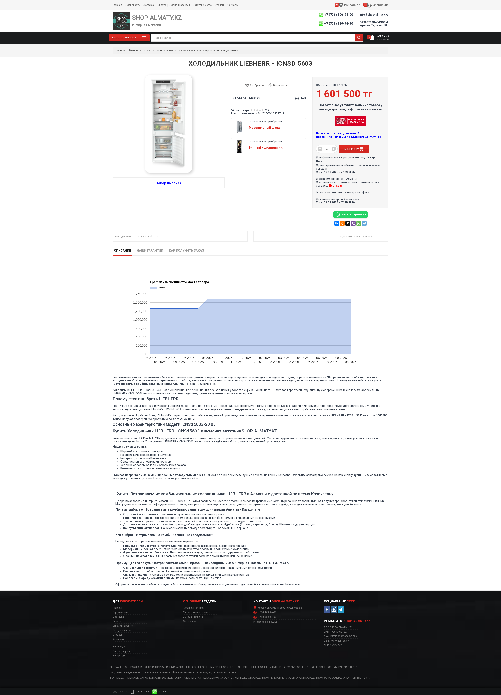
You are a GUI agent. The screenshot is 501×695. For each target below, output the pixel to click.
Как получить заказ (186, 250)
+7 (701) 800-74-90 (338, 15)
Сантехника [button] (189, 621)
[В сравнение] (280, 85)
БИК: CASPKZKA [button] (333, 645)
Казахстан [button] (263, 607)
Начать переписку (353, 214)
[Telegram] (364, 223)
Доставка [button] (118, 616)
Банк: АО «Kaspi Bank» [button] (336, 640)
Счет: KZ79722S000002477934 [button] (341, 636)
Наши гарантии (150, 250)
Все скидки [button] (119, 646)
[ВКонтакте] (336, 223)
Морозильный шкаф (264, 127)
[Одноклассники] (342, 223)
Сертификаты (132, 5)
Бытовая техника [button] (193, 616)
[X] (347, 223)
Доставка (149, 5)
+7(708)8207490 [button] (267, 617)
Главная (117, 5)
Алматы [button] (274, 607)
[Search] (359, 38)
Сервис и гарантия (179, 5)
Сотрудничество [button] (122, 630)
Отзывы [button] (117, 634)
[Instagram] (334, 609)
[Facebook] (327, 609)
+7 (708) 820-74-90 (338, 23)
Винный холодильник (265, 147)
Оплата (162, 5)
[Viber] (353, 223)
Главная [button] (117, 607)
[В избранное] (256, 85)
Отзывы (219, 5)
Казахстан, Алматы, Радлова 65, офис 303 (372, 23)
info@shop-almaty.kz (374, 14)
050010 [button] (284, 607)
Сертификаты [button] (120, 612)
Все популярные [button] (122, 651)
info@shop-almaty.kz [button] (265, 621)
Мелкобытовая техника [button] (196, 612)
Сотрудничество (202, 5)
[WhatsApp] (358, 223)
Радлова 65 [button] (295, 607)
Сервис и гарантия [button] (123, 625)
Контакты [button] (118, 639)
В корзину (351, 148)
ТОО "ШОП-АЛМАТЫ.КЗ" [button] (338, 627)
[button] (139, 691)
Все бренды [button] (119, 655)
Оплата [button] (117, 621)
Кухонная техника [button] (193, 607)
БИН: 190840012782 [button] (335, 631)
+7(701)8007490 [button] (267, 612)
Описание (122, 250)
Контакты (232, 5)
